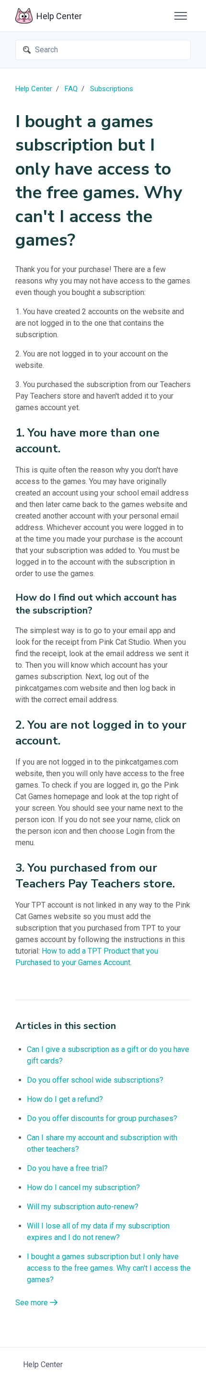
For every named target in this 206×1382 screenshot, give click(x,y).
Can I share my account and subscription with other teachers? (102, 1143)
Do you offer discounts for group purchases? (102, 1118)
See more (32, 1302)
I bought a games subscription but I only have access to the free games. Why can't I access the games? (109, 1268)
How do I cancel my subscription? (83, 1187)
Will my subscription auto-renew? (82, 1206)
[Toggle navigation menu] (181, 16)
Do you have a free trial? (67, 1168)
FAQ (71, 88)
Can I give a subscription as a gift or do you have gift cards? (108, 1055)
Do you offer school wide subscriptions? (95, 1080)
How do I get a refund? (65, 1099)
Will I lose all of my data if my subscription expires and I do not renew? (98, 1231)
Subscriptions (111, 88)
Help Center (33, 88)
